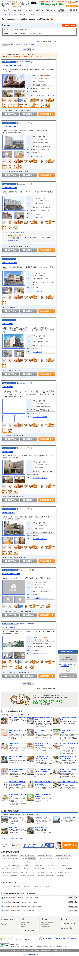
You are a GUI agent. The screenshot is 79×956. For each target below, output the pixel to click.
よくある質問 (68, 928)
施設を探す (28, 919)
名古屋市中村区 (40, 855)
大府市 (47, 865)
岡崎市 (8, 862)
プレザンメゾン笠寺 (9, 187)
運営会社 (37, 950)
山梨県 (41, 886)
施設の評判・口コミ (70, 924)
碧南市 (48, 862)
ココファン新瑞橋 (8, 627)
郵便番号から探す (25, 926)
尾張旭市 (64, 865)
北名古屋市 (37, 868)
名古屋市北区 (23, 855)
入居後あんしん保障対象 (24, 62)
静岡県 (8, 886)
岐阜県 (3, 886)
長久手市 (62, 868)
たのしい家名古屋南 (9, 262)
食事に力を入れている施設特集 (17, 717)
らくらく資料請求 (72, 6)
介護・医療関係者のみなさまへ (48, 950)
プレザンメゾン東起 (9, 126)
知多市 (52, 865)
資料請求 (28, 114)
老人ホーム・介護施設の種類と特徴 (12, 838)
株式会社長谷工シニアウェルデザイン (43, 95)
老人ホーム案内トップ (10, 919)
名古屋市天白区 (68, 858)
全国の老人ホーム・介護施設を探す (11, 14)
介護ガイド (48, 919)
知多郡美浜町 (14, 875)
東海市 (41, 865)
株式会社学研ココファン (40, 654)
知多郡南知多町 (5, 875)
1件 (17, 238)
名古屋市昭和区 (58, 855)
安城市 (64, 862)
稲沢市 (30, 865)
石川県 (30, 886)
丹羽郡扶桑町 (24, 872)
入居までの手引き (45, 924)
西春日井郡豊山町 (6, 872)
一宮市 (14, 862)
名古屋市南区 (32, 858)
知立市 (58, 865)
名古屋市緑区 (50, 858)
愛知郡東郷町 (69, 868)
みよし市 (50, 868)
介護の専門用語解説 (45, 926)
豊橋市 (3, 862)
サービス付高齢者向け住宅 (67, 817)
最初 (24, 50)
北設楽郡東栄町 (49, 875)
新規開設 (32, 44)
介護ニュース (68, 919)
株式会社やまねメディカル (40, 598)
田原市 (19, 868)
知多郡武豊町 (23, 875)
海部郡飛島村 (49, 872)
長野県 (47, 886)
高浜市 (70, 865)
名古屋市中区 (49, 855)
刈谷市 (53, 862)
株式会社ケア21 (37, 156)
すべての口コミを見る (14, 241)
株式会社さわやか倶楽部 (40, 417)
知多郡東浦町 (67, 872)
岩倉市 (3, 868)
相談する (6, 924)
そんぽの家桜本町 (8, 512)
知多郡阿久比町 (58, 872)
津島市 (42, 862)
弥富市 (43, 868)
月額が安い (25, 44)
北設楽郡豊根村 (59, 875)
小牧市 (25, 865)
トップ (2, 14)
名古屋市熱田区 (5, 858)
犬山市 (8, 865)
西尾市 (70, 862)
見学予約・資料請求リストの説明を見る (68, 665)
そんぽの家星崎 (7, 451)
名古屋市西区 (31, 855)
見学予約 (10, 114)
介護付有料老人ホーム (15, 817)
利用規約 (31, 950)
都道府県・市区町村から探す (27, 922)
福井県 (36, 886)
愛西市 (25, 868)
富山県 (25, 886)
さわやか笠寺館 (7, 386)
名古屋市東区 (14, 855)
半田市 (25, 862)
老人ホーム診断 (29, 931)
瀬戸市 (19, 862)
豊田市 (59, 862)
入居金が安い (18, 44)
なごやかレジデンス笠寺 (11, 573)
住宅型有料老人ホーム (40, 817)
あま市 (55, 868)
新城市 (36, 865)
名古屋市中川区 (14, 858)
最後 (32, 50)
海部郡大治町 (32, 872)
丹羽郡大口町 (15, 872)
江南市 (19, 865)
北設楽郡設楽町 (40, 875)
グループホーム (13, 827)
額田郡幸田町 (31, 875)
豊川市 (37, 862)
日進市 (14, 868)
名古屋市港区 (24, 858)
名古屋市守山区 (41, 858)
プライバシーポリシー (22, 950)
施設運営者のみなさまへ (63, 950)
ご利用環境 (12, 950)
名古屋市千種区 (5, 855)
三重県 (14, 886)
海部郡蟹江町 (41, 872)
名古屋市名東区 (59, 858)
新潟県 (19, 886)
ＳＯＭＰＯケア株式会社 (40, 478)
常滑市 (14, 865)
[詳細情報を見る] (46, 114)
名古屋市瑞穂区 (67, 855)
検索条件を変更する (69, 25)
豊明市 (8, 868)
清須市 (30, 868)
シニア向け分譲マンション (41, 827)
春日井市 (31, 862)
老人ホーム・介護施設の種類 (47, 922)
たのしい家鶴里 (7, 323)
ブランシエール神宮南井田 (12, 65)
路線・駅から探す (25, 924)
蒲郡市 (3, 865)
